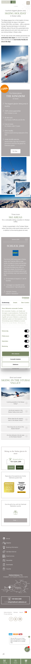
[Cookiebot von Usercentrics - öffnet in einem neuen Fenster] (22, 298)
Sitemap (15, 612)
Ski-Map (14, 151)
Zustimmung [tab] (5, 302)
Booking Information (12, 547)
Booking (19, 467)
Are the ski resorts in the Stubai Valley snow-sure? (15, 411)
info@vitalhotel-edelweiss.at (17, 602)
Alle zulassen (15, 353)
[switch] (26, 336)
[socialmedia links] (11, 619)
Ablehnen (15, 364)
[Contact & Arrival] (15, 586)
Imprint (21, 612)
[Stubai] (10, 634)
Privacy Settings (8, 614)
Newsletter (9, 560)
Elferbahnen (15, 368)
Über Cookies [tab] (25, 302)
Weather (8, 543)
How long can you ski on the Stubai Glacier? (15, 427)
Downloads (9, 564)
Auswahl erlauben (15, 359)
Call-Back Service (11, 551)
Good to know (10, 556)
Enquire (11, 467)
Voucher (8, 569)
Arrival (8, 538)
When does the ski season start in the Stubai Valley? (15, 419)
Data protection (8, 612)
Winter (16, 6)
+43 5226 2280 (16, 599)
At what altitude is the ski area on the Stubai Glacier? (15, 436)
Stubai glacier (8, 20)
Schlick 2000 (15, 239)
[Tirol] (20, 634)
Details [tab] (15, 302)
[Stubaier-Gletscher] (15, 634)
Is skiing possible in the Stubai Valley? (15, 403)
